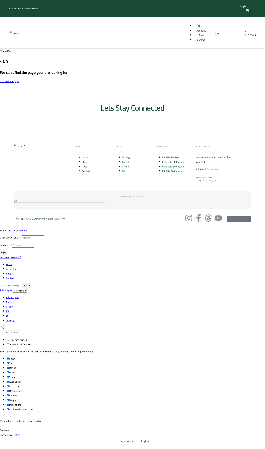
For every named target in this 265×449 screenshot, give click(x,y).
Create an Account (17, 230)
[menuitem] (125, 441)
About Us (11, 269)
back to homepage (9, 81)
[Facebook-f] (198, 218)
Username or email (10, 237)
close (17, 435)
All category (12, 297)
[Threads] (208, 218)
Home (9, 264)
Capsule (10, 302)
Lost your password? (10, 257)
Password (6, 245)
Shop (8, 273)
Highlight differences (20, 344)
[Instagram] (189, 218)
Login (3, 252)
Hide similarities (18, 340)
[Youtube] (218, 218)
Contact (10, 278)
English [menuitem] (145, 441)
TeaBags (10, 320)
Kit (7, 311)
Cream (9, 306)
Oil (7, 316)
